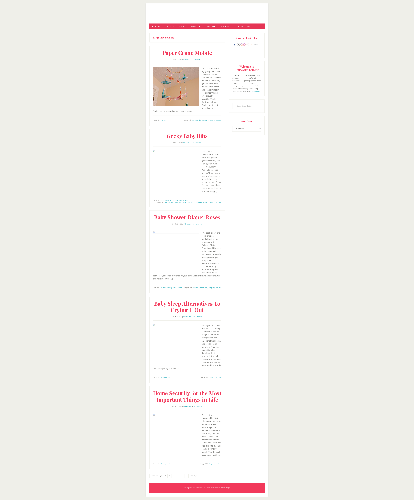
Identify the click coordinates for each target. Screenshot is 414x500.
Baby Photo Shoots (180, 202)
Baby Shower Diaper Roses (187, 217)
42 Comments (198, 406)
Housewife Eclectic (207, 15)
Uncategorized (165, 377)
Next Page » (194, 476)
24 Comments (198, 224)
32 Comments (197, 317)
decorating (205, 120)
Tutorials (163, 120)
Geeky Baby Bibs (187, 135)
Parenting (169, 288)
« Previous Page (156, 476)
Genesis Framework (211, 488)
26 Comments (197, 143)
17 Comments (197, 59)
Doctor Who (168, 200)
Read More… (255, 91)
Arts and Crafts (196, 120)
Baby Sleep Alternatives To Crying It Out (187, 306)
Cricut (162, 200)
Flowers (163, 288)
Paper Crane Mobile (187, 52)
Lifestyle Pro (199, 488)
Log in (228, 488)
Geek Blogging (177, 200)
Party (174, 288)
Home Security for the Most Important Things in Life (187, 396)
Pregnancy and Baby (215, 120)
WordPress (222, 488)
